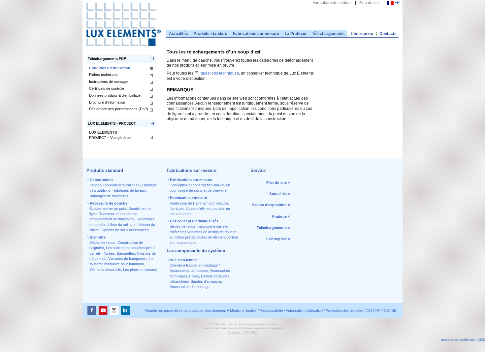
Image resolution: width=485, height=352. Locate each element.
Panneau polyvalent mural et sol (114, 185)
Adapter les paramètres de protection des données (185, 310)
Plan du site (369, 2)
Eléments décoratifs (105, 270)
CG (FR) (374, 310)
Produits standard (210, 33)
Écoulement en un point (108, 208)
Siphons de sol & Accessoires (125, 230)
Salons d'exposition (270, 205)
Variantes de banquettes (127, 259)
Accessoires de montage (190, 287)
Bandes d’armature (206, 281)
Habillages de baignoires (108, 196)
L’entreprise (362, 33)
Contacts (388, 33)
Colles (194, 276)
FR (397, 2)
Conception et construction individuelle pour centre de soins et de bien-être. (200, 185)
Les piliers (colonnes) (140, 270)
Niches (109, 253)
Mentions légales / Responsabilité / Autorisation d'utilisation (276, 310)
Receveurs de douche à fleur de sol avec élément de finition (122, 224)
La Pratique (295, 33)
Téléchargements (328, 33)
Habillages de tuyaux (129, 190)
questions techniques (220, 73)
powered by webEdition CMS (463, 339)
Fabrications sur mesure (256, 33)
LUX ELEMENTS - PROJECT (112, 123)
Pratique (279, 216)
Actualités (178, 33)
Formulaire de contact (331, 2)
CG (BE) (391, 310)
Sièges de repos (102, 242)
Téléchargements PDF (107, 59)
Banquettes (126, 253)
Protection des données (345, 310)
